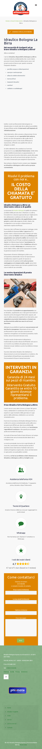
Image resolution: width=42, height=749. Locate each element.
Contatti (9, 727)
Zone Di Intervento (17, 21)
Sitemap (6, 671)
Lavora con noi (11, 723)
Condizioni (24, 671)
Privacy (17, 671)
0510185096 (21, 584)
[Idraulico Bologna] (21, 8)
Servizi (9, 719)
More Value (23, 744)
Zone (9, 715)
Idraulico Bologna (18, 210)
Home (7, 21)
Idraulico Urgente (12, 711)
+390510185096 (11, 668)
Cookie (12, 671)
